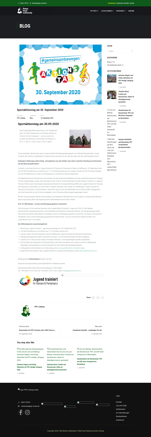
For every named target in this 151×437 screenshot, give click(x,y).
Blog (31, 118)
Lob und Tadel (121, 406)
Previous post (24, 326)
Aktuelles (126, 3)
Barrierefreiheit (121, 416)
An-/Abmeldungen (122, 413)
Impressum (120, 420)
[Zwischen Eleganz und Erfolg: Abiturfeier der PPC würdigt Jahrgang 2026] (30, 354)
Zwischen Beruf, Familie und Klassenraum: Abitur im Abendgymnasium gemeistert (57, 367)
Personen (120, 11)
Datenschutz (120, 409)
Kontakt (132, 3)
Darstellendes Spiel (114, 65)
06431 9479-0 (24, 3)
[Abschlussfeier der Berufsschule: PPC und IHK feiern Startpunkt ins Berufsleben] (90, 352)
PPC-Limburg (21, 118)
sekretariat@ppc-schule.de (39, 3)
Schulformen (106, 11)
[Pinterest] (102, 297)
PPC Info (93, 11)
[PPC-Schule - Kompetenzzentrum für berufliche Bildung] (25, 10)
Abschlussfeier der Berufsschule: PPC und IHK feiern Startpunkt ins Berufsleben (89, 361)
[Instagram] (27, 412)
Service (131, 11)
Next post (98, 326)
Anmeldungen (112, 3)
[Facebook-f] (20, 412)
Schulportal (120, 3)
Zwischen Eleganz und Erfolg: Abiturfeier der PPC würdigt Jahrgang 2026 (29, 367)
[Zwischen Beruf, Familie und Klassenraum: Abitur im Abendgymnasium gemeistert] (60, 354)
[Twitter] (97, 297)
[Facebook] (93, 297)
